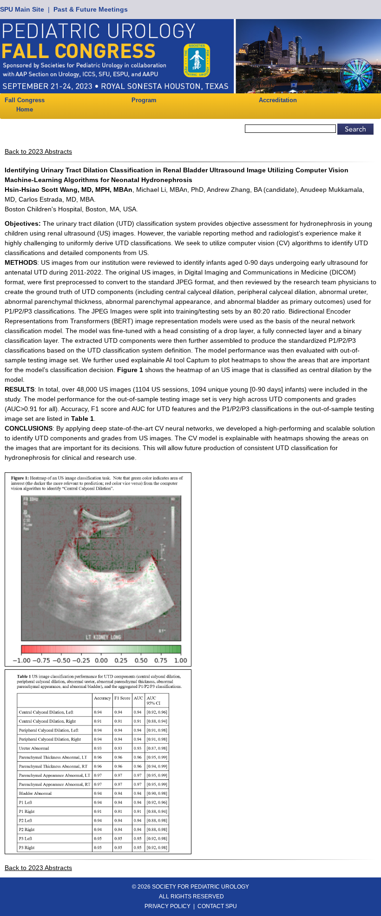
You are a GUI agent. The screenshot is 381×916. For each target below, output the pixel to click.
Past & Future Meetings (90, 9)
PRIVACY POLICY (167, 906)
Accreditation (278, 100)
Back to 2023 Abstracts (38, 151)
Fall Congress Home (25, 105)
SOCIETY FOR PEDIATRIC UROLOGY (200, 886)
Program (144, 100)
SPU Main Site (22, 9)
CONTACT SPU (217, 906)
